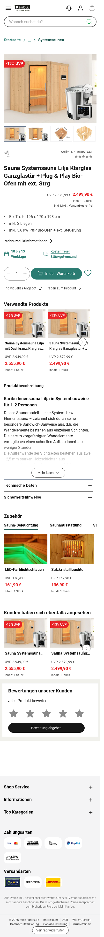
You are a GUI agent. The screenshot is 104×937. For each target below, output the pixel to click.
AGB (65, 920)
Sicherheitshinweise (22, 497)
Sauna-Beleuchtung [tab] (21, 525)
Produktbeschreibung (24, 385)
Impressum (50, 920)
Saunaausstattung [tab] (66, 525)
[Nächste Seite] (89, 134)
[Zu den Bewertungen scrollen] (83, 156)
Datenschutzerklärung (24, 924)
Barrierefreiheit (81, 924)
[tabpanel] (50, 565)
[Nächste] (90, 525)
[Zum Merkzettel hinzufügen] (88, 273)
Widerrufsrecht (81, 920)
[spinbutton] (17, 273)
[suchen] (89, 22)
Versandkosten (78, 898)
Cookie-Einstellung (55, 924)
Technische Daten (20, 485)
